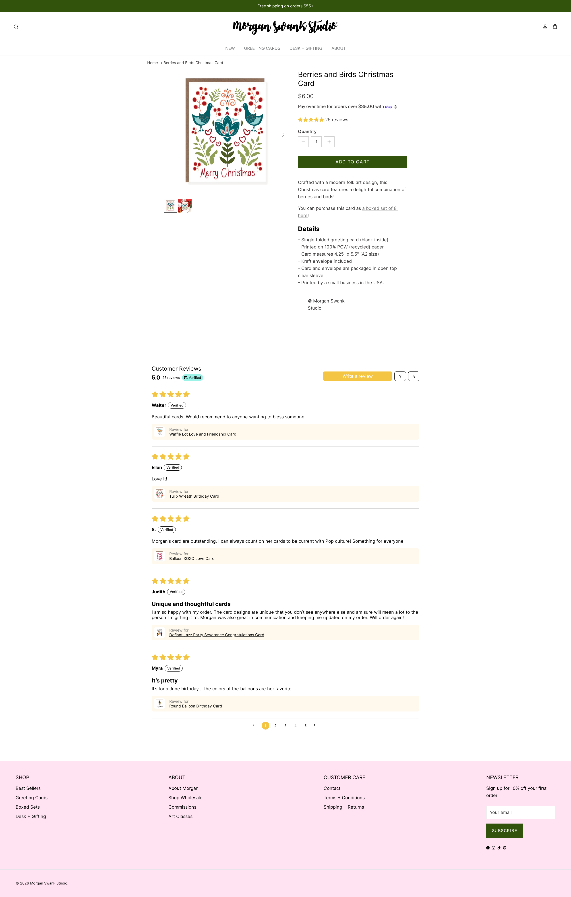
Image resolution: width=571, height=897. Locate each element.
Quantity (307, 131)
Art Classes (180, 816)
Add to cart (352, 162)
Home (152, 62)
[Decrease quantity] (303, 141)
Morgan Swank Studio (48, 883)
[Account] (544, 26)
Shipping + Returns (344, 807)
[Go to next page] (316, 726)
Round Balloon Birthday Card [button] (195, 706)
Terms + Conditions (344, 797)
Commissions (182, 807)
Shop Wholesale (185, 797)
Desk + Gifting (31, 816)
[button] (311, 119)
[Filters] (400, 376)
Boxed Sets (28, 807)
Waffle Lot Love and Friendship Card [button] (202, 434)
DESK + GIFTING (306, 48)
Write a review (358, 376)
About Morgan (183, 788)
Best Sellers (28, 788)
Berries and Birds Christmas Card (193, 62)
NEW (230, 48)
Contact (332, 788)
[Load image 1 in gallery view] (226, 132)
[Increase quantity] (329, 141)
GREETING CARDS (262, 48)
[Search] (16, 26)
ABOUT (338, 48)
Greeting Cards (32, 797)
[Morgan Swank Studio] (285, 27)
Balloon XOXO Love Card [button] (192, 558)
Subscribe (504, 830)
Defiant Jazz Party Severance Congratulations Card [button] (216, 634)
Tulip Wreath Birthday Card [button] (194, 496)
